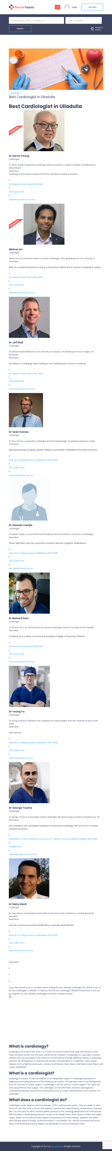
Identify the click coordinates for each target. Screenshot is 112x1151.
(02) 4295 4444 (16, 467)
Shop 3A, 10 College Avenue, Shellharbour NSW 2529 (33, 460)
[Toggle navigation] (57, 7)
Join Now (92, 7)
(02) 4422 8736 (16, 191)
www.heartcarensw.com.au (22, 199)
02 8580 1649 (15, 846)
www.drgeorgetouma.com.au (23, 854)
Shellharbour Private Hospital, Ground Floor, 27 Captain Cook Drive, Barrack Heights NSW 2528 (53, 839)
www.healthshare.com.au (21, 475)
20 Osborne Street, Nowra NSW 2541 (26, 184)
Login (74, 7)
